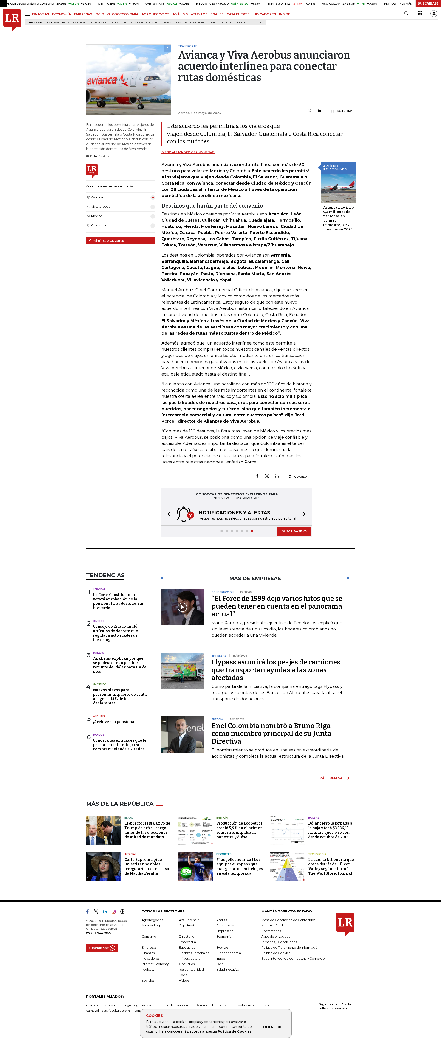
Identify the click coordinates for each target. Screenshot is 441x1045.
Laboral (99, 589)
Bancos (99, 621)
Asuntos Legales (154, 925)
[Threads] (124, 912)
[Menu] (28, 14)
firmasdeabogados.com (215, 1005)
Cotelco (226, 22)
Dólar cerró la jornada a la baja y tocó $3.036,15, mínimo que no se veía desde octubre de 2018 (330, 830)
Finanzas (148, 953)
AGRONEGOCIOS (155, 14)
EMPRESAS (83, 14)
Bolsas (98, 652)
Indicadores (150, 958)
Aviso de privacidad (276, 936)
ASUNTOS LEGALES (207, 14)
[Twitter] (309, 111)
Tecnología (317, 854)
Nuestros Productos (276, 925)
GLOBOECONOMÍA (122, 14)
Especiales (187, 947)
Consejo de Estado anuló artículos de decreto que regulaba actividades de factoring (115, 633)
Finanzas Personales (194, 953)
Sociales (148, 980)
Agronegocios (152, 920)
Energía (222, 817)
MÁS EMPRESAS (332, 778)
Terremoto (245, 22)
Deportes (224, 854)
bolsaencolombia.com (255, 1005)
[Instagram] (115, 912)
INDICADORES (264, 14)
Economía (224, 936)
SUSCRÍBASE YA (294, 531)
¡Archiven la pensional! (115, 722)
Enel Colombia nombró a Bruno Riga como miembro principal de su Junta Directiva (271, 734)
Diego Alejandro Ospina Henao (188, 152)
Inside (220, 958)
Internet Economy (155, 964)
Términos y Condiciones (279, 942)
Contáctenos (271, 931)
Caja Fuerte (187, 925)
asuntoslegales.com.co (103, 1005)
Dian (213, 22)
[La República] (12, 20)
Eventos (222, 947)
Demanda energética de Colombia (147, 22)
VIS (259, 22)
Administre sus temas (108, 240)
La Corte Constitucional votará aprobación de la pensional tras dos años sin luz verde (118, 601)
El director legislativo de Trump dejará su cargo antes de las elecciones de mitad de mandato (147, 830)
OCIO (99, 14)
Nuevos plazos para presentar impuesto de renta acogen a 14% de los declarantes (120, 697)
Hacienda (100, 684)
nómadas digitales (104, 22)
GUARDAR (344, 111)
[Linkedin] (319, 111)
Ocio (220, 964)
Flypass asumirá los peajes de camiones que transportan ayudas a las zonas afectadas (276, 670)
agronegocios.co (138, 1005)
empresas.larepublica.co (173, 1005)
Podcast (148, 969)
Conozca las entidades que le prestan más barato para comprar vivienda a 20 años (120, 744)
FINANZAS (40, 14)
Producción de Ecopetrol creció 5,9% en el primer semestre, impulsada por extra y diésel (239, 830)
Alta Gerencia (189, 920)
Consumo (149, 936)
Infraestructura (189, 958)
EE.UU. (128, 817)
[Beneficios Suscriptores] (419, 13)
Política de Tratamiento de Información (290, 947)
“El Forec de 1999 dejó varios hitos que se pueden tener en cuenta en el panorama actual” (277, 606)
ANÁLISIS (180, 14)
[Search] (406, 13)
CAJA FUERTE (238, 14)
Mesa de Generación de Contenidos (288, 920)
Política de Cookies (235, 1031)
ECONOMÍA (61, 14)
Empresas (149, 947)
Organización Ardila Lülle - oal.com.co (334, 1006)
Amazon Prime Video (190, 22)
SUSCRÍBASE (428, 3)
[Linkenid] (107, 912)
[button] (167, 514)
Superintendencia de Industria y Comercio (293, 958)
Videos (184, 980)
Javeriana (79, 22)
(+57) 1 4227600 (98, 932)
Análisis (99, 716)
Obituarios (187, 964)
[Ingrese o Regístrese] (433, 13)
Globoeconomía (228, 953)
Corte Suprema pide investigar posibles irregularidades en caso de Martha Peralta (146, 866)
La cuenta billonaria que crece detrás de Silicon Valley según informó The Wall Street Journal (331, 866)
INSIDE (284, 14)
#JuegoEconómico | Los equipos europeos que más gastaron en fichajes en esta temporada (239, 866)
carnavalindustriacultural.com (108, 1010)
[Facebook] (300, 111)
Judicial (130, 854)
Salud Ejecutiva (227, 969)
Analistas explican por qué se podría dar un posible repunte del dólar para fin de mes (120, 665)
